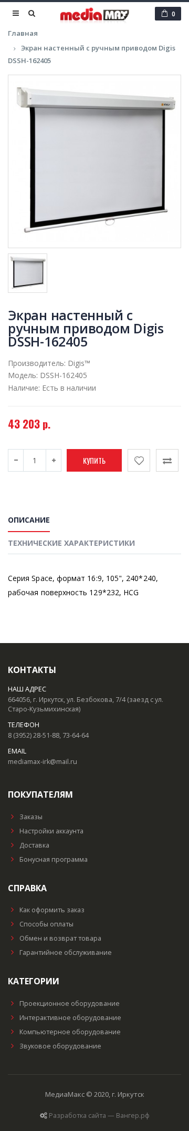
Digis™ (79, 363)
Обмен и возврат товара (60, 938)
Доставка (34, 845)
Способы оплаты (46, 924)
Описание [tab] (29, 520)
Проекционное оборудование (69, 1003)
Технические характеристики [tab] (71, 543)
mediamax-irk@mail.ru (42, 761)
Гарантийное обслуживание (65, 952)
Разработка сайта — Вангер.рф (99, 1115)
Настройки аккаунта (51, 831)
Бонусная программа (53, 859)
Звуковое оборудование (60, 1046)
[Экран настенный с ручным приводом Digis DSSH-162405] (94, 161)
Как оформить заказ (52, 909)
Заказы (31, 816)
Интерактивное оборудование (70, 1017)
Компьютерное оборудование (70, 1031)
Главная (23, 33)
